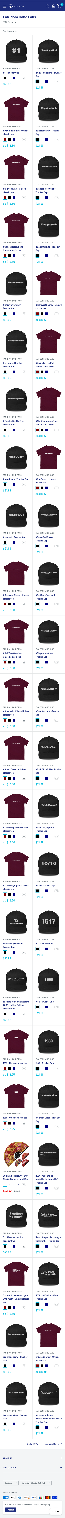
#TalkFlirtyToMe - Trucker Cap (49, 771)
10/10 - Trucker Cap (45, 885)
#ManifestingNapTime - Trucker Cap (14, 423)
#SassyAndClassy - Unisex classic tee (16, 597)
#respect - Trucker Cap (14, 537)
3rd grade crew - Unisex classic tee (47, 1358)
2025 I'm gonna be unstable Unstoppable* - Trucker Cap (47, 1179)
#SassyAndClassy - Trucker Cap (45, 539)
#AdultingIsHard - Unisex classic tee (15, 132)
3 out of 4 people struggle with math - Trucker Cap (48, 1239)
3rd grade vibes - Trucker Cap (15, 1417)
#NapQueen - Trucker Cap (15, 479)
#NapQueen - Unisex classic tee (46, 481)
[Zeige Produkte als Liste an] (60, 31)
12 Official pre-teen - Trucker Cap (13, 945)
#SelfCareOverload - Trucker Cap (46, 597)
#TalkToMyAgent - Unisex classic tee (16, 887)
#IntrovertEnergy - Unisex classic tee (49, 306)
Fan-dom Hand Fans (12, 68)
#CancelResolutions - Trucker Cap (46, 190)
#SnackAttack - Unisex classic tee (14, 771)
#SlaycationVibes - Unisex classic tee (16, 713)
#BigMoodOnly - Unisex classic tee (14, 190)
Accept (11, 1510)
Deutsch (8, 1483)
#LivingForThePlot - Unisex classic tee (46, 365)
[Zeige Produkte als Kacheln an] (55, 31)
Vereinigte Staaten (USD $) (33, 1483)
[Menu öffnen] (4, 6)
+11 (24, 78)
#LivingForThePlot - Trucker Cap (13, 365)
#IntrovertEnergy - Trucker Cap (12, 306)
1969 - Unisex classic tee (15, 1063)
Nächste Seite (52, 1444)
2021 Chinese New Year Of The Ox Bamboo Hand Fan (15, 1177)
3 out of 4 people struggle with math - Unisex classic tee (16, 1299)
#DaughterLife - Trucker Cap (48, 248)
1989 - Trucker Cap (45, 1063)
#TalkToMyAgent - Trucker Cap (45, 829)
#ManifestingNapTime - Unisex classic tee (47, 423)
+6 (24, 1185)
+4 (24, 140)
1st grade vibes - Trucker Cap (48, 1119)
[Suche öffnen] (47, 6)
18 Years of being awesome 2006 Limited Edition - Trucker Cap (16, 1005)
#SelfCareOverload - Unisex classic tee (13, 655)
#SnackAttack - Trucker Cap (48, 713)
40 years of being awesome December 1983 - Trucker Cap (49, 1418)
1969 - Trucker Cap (45, 1001)
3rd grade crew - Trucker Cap (15, 1358)
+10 (56, 720)
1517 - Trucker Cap (44, 943)
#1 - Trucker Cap (11, 72)
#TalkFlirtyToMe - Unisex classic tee (15, 829)
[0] (59, 6)
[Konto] (53, 6)
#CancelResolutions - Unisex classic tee (13, 248)
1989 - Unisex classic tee (15, 1117)
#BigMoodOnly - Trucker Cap (47, 132)
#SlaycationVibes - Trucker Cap (45, 655)
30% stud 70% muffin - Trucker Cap (47, 1297)
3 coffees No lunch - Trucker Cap (13, 1239)
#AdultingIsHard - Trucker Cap (49, 74)
